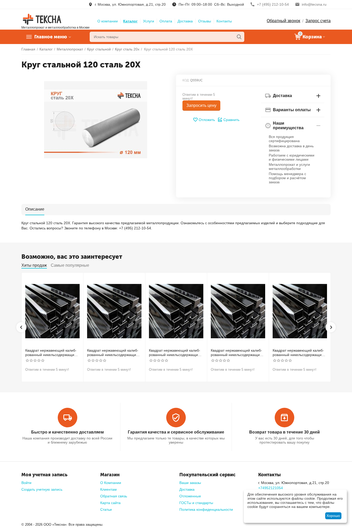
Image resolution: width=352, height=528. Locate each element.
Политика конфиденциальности (206, 509)
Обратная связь (113, 496)
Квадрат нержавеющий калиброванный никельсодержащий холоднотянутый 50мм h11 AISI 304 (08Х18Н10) (237, 352)
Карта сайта (110, 503)
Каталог (130, 21)
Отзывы (204, 21)
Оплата (166, 21)
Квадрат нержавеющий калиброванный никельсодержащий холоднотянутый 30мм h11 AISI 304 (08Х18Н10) (51, 352)
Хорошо (333, 516)
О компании (107, 21)
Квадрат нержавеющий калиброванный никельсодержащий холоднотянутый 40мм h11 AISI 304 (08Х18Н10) (175, 352)
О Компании (110, 483)
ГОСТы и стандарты (196, 503)
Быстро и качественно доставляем (67, 432)
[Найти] (239, 37)
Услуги (148, 21)
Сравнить (231, 120)
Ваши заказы (190, 483)
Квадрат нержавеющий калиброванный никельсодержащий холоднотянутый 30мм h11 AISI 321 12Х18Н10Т (113, 352)
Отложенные (190, 496)
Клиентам (108, 489)
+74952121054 (270, 488)
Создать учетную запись (41, 489)
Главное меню (50, 37)
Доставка (185, 21)
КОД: (185, 80)
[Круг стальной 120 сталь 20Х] (95, 120)
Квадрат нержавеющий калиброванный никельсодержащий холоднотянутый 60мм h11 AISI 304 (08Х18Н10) (299, 352)
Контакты (224, 21)
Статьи (106, 509)
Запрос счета (318, 21)
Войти (26, 483)
